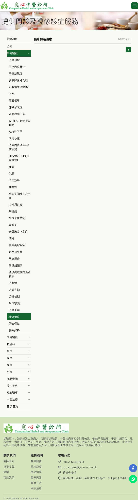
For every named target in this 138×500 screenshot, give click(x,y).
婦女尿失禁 (15, 252)
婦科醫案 (12, 53)
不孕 (11, 94)
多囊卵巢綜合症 (18, 80)
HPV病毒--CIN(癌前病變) (19, 158)
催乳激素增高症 (18, 231)
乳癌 (11, 173)
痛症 (9, 358)
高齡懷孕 (14, 100)
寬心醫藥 (12, 392)
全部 (9, 46)
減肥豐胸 (12, 379)
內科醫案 (12, 337)
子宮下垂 (14, 310)
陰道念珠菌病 (17, 218)
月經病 (13, 283)
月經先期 (14, 290)
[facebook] (133, 468)
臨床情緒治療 (43, 39)
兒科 (9, 365)
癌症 (9, 351)
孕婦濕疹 (14, 258)
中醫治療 (12, 399)
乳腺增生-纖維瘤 (19, 87)
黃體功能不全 (17, 114)
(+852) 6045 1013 (73, 462)
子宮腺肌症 (15, 73)
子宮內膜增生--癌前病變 (19, 147)
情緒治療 (14, 317)
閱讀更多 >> (124, 39)
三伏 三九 (12, 406)
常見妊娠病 (15, 265)
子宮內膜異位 (17, 67)
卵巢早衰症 (15, 107)
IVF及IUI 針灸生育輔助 (20, 123)
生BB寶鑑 (14, 303)
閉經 (11, 238)
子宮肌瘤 (14, 60)
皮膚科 (11, 344)
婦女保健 (14, 323)
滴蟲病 (13, 211)
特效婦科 (14, 330)
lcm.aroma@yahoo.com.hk (80, 467)
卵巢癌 (13, 187)
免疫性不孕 (15, 131)
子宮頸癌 (14, 180)
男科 (9, 372)
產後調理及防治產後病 (19, 274)
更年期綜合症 (17, 245)
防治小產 (14, 138)
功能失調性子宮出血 (19, 196)
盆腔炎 (13, 225)
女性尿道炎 (15, 204)
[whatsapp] (133, 479)
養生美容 (12, 386)
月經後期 (14, 296)
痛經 (11, 167)
